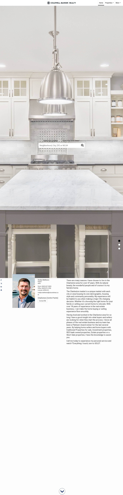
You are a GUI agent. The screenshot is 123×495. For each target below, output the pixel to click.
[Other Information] (119, 248)
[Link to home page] (61, 3)
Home (101, 3)
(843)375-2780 (46, 288)
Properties (109, 4)
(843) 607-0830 (46, 286)
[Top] (119, 241)
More (118, 4)
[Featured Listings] (119, 244)
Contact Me (42, 301)
